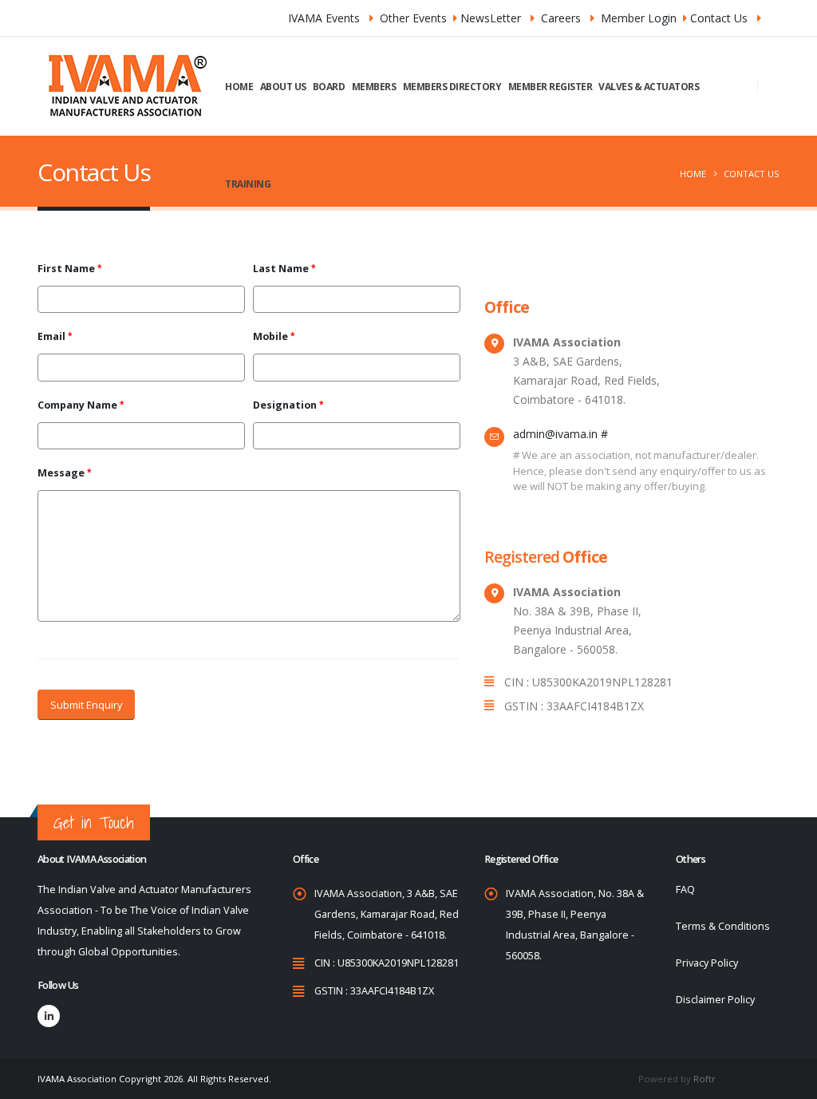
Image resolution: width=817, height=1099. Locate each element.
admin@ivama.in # (560, 433)
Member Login (639, 18)
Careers (561, 18)
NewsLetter (490, 18)
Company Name (77, 405)
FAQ (685, 889)
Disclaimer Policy (715, 999)
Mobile (270, 336)
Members (374, 86)
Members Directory (452, 86)
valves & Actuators (648, 86)
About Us (283, 86)
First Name (66, 268)
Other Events (413, 18)
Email (51, 336)
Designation (285, 405)
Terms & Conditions (723, 926)
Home (239, 86)
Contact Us (719, 18)
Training (247, 184)
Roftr (704, 1079)
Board (329, 86)
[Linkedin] (48, 1016)
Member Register (550, 86)
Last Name (281, 268)
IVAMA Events (324, 18)
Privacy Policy (707, 963)
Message (61, 473)
